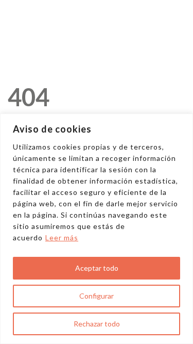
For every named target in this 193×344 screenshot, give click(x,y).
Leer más (61, 237)
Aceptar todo (96, 268)
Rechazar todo (97, 323)
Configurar (96, 295)
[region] (96, 228)
